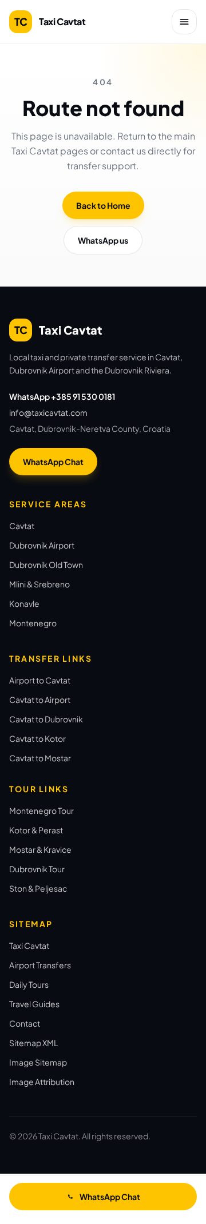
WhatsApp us (103, 240)
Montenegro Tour (41, 810)
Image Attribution (41, 1081)
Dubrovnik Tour (37, 869)
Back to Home (103, 205)
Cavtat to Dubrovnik (46, 719)
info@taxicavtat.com (48, 412)
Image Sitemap (38, 1062)
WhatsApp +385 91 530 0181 (62, 396)
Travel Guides (34, 1004)
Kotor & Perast (36, 830)
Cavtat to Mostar (40, 758)
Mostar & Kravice (40, 849)
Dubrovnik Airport (41, 545)
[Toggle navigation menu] (184, 21)
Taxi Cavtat (29, 945)
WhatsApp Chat (53, 461)
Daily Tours (29, 984)
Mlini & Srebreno (39, 584)
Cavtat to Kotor (37, 738)
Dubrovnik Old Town (46, 564)
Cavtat (21, 525)
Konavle (24, 603)
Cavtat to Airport (39, 699)
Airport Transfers (40, 965)
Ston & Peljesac (38, 888)
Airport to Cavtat (39, 680)
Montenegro (33, 623)
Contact (24, 1023)
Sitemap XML (33, 1043)
